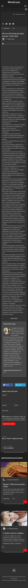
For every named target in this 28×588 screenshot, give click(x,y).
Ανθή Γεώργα (11, 39)
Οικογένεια (6, 28)
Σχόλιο (4, 395)
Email (16, 405)
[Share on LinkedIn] (13, 24)
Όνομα (4, 405)
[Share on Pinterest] (9, 24)
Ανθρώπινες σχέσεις (9, 543)
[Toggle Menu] (26, 9)
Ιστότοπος (5, 410)
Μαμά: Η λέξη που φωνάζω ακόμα (14, 485)
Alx (25, 580)
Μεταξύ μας (14, 2)
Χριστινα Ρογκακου (13, 479)
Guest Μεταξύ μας (13, 528)
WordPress (15, 580)
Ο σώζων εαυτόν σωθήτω (13, 533)
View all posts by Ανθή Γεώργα (11, 370)
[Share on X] (3, 24)
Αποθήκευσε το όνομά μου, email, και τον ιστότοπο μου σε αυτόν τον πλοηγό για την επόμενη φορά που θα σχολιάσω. (14, 418)
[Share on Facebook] (6, 24)
